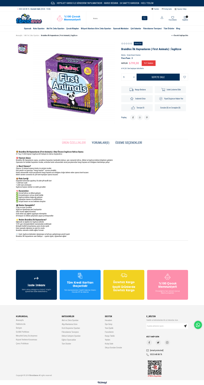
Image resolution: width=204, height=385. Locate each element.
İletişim (19, 328)
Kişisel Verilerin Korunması (26, 339)
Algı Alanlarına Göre (69, 324)
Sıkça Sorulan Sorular (113, 347)
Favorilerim (109, 332)
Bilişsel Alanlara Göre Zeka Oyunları (96, 28)
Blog (178, 28)
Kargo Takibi (110, 336)
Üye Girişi (108, 324)
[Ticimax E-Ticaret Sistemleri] (102, 382)
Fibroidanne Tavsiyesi (152, 28)
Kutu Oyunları (39, 28)
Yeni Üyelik (109, 328)
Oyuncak (27, 28)
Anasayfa (20, 320)
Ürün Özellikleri (74, 142)
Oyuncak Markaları (121, 28)
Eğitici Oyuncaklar (69, 340)
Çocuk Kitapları (72, 28)
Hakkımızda (20, 324)
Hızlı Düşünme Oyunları (71, 328)
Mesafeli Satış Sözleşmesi (26, 335)
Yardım (107, 340)
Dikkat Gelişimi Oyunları (71, 336)
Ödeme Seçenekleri (128, 142)
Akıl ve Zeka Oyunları (70, 320)
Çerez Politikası (22, 343)
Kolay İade (109, 343)
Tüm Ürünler (169, 28)
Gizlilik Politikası (22, 332)
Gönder (185, 326)
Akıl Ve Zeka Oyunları (55, 28)
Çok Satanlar (136, 28)
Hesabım (108, 320)
